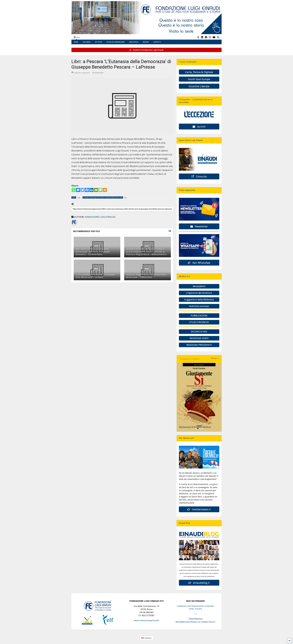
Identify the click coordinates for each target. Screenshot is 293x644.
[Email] (96, 190)
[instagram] (210, 37)
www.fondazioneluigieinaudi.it (146, 620)
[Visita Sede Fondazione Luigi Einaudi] (146, 33)
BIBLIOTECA (133, 42)
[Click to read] (97, 270)
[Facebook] (87, 190)
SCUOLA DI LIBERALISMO (116, 42)
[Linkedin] (92, 190)
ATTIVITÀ (98, 42)
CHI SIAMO (87, 42)
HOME (76, 42)
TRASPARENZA (195, 618)
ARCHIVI (146, 42)
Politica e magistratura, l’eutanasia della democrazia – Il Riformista (146, 276)
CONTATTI (157, 42)
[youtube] (214, 37)
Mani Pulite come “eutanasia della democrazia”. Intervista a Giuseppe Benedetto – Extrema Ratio (92, 251)
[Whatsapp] (74, 190)
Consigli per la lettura (189, 359)
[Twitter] (83, 190)
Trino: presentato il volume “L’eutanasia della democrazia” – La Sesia (95, 276)
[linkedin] (202, 37)
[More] (105, 190)
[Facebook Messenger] (78, 190)
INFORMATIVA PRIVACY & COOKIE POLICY (195, 622)
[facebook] (206, 37)
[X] (198, 37)
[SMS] (100, 190)
